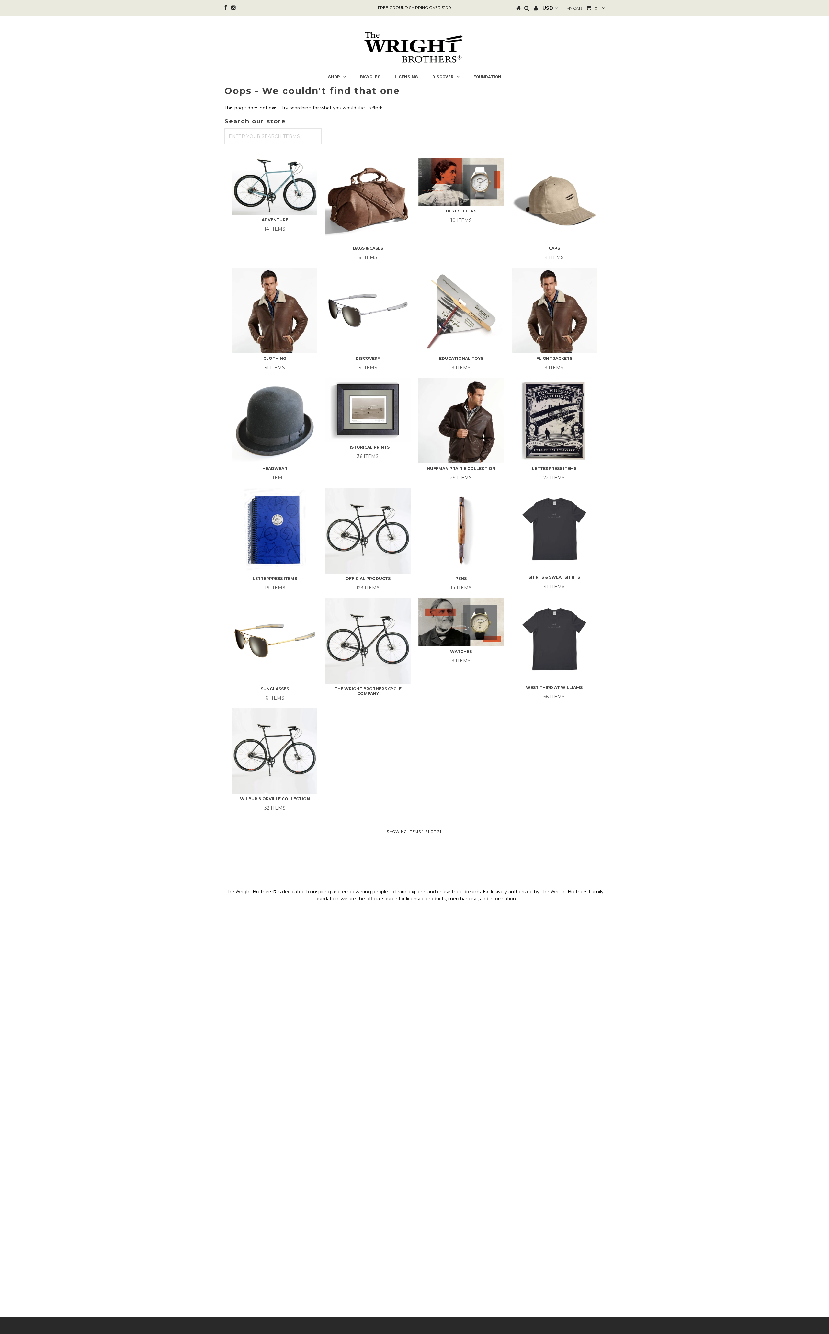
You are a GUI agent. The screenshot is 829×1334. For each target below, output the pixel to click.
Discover (442, 76)
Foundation (487, 76)
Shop (334, 76)
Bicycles (370, 76)
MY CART (581, 8)
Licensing (406, 76)
